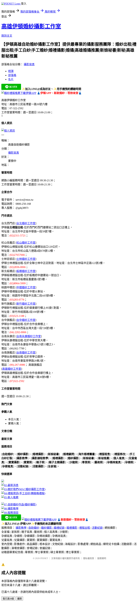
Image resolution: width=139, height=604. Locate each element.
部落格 (12, 75)
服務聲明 (101, 558)
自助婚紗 (33, 527)
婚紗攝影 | (47, 527)
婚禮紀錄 (59, 527)
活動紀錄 (97, 527)
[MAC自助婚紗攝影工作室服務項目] (9, 512)
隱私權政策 (88, 558)
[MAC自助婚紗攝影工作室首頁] (2, 481)
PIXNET (44, 558)
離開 (19, 598)
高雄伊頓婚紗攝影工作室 (31, 26)
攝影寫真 (29, 64)
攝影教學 (21, 527)
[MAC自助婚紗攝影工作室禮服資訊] (23, 493)
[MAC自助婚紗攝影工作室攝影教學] (9, 508)
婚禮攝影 (71, 527)
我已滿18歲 (8, 598)
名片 (11, 79)
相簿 (11, 71)
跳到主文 (6, 35)
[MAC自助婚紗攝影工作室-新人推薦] (9, 497)
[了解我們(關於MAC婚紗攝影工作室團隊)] (23, 489)
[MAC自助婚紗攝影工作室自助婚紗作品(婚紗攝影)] (18, 504)
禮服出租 (84, 527)
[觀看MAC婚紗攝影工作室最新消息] (9, 485)
